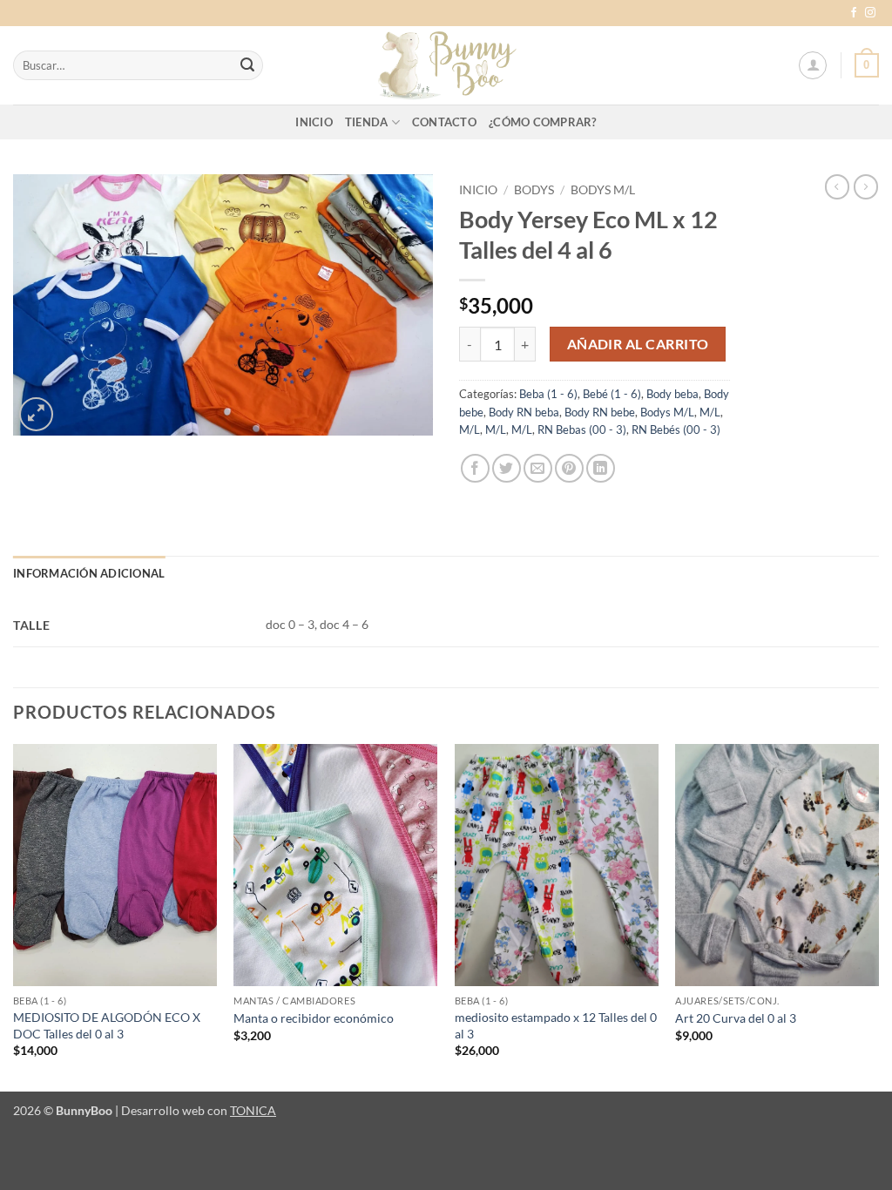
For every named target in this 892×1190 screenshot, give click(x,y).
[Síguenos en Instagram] (870, 13)
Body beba (672, 394)
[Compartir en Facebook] (475, 468)
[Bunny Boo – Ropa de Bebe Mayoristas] (446, 65)
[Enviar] (247, 65)
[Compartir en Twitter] (506, 468)
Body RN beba (524, 412)
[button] (813, 65)
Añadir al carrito (638, 344)
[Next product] (837, 186)
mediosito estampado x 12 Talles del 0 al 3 (556, 1025)
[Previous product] (866, 186)
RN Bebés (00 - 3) (676, 429)
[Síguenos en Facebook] (853, 13)
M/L (709, 412)
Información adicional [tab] (89, 573)
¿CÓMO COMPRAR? (543, 122)
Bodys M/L (603, 190)
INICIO (314, 122)
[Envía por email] (538, 468)
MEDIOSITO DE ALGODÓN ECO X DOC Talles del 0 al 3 (106, 1025)
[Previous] (14, 916)
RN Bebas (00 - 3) (581, 429)
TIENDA (367, 122)
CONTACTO (444, 122)
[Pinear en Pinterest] (569, 468)
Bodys (534, 190)
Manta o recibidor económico (313, 1018)
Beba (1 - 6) (548, 394)
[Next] (878, 916)
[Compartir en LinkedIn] (600, 468)
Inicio (478, 190)
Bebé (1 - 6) (612, 394)
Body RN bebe (599, 412)
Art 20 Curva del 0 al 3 (735, 1018)
